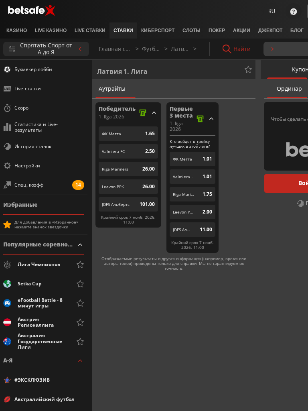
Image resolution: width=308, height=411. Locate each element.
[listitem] (16, 30)
